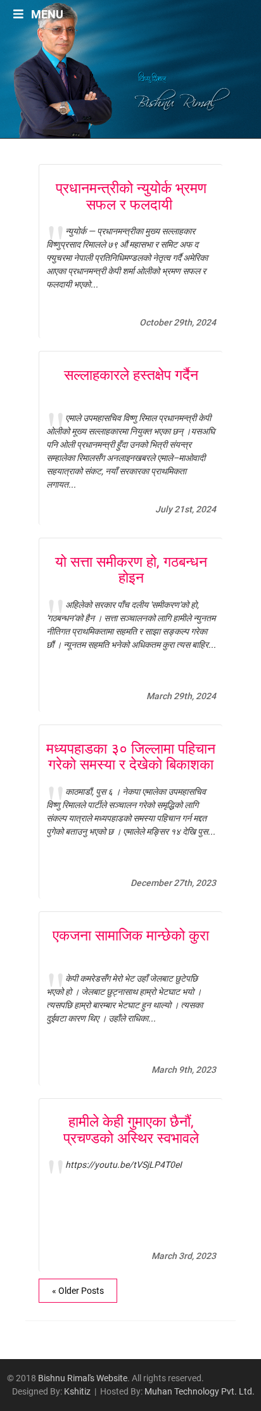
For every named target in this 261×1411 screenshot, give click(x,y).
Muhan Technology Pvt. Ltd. (199, 1391)
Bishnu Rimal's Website (82, 1378)
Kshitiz (77, 1391)
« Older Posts (78, 1291)
